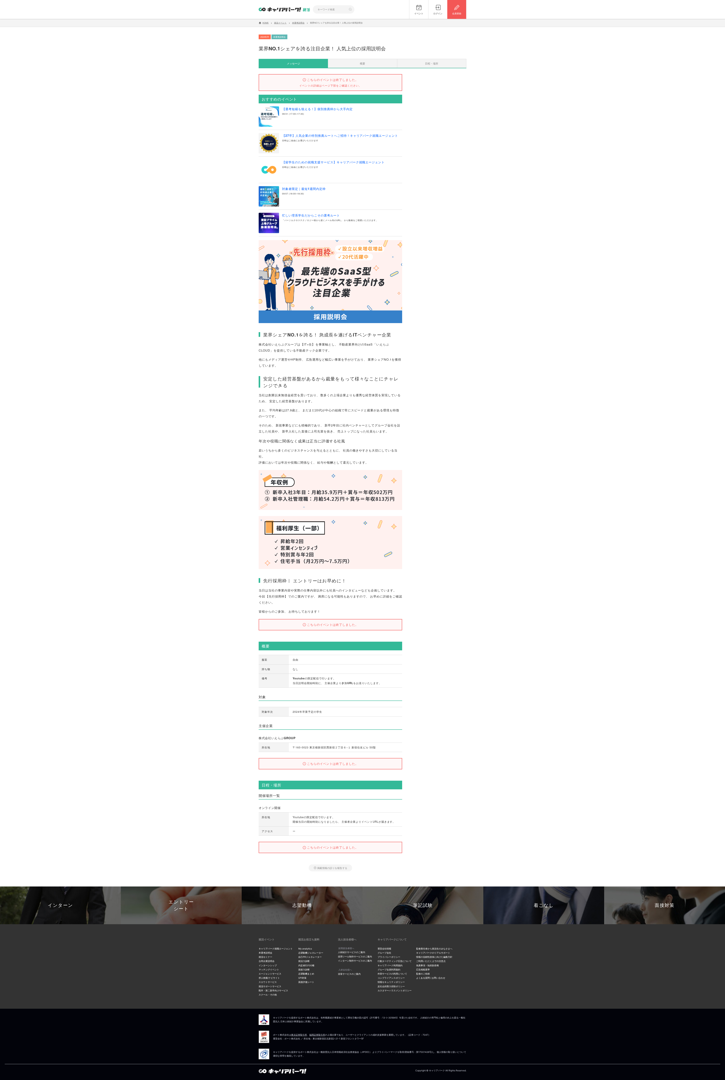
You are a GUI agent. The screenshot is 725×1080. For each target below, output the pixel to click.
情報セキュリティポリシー (391, 982)
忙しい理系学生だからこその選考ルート (311, 215)
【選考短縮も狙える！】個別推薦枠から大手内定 (317, 109)
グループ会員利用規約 (389, 969)
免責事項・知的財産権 (427, 965)
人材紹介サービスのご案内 (351, 952)
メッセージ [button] (293, 63)
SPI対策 (302, 977)
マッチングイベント (269, 969)
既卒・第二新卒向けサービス (273, 990)
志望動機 (302, 905)
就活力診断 (304, 961)
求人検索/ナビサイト (269, 977)
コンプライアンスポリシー (391, 977)
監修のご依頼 (423, 973)
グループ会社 (384, 952)
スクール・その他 (268, 994)
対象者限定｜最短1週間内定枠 (304, 189)
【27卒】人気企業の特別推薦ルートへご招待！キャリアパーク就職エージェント (340, 135)
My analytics (305, 948)
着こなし (544, 905)
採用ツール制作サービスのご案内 (355, 956)
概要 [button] (362, 63)
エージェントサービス (270, 973)
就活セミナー (265, 957)
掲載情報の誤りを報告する (332, 868)
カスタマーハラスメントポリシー (395, 990)
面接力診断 (304, 969)
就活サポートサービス (270, 986)
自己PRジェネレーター (310, 957)
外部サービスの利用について (392, 973)
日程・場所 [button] (431, 63)
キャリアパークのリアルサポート (433, 952)
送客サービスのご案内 (349, 973)
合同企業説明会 (267, 961)
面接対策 (664, 905)
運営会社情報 (384, 948)
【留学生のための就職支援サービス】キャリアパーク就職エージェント (333, 162)
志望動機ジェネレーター (310, 952)
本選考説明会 (265, 952)
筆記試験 (423, 905)
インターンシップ (268, 965)
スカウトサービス (268, 982)
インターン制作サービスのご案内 (355, 960)
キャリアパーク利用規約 (390, 965)
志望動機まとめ (306, 973)
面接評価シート (306, 982)
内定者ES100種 (306, 965)
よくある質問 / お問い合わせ (430, 977)
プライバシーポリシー (389, 957)
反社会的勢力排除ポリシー (391, 986)
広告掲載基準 (423, 969)
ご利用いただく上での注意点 (431, 961)
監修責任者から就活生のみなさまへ (434, 948)
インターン (60, 905)
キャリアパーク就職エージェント (276, 948)
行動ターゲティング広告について (395, 961)
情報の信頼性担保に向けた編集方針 (434, 957)
